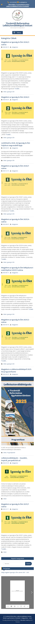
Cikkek (4, 91)
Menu (19, 33)
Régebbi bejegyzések (17, 558)
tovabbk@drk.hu (23, 2)
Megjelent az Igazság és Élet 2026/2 (15, 97)
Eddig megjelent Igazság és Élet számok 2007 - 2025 (15, 572)
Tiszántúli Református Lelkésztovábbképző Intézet (17, 24)
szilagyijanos (15, 47)
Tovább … (17, 89)
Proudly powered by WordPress (11, 620)
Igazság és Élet (10, 91)
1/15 (8, 606)
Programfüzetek (11, 452)
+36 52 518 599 (12, 2)
